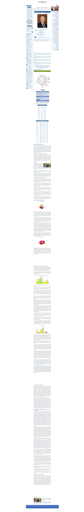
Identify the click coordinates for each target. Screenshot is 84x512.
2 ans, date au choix (56, 19)
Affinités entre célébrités (28, 42)
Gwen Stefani (38, 57)
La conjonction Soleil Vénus (29, 63)
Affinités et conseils (28, 86)
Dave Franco (47, 62)
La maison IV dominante (28, 66)
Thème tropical (38, 97)
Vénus (40, 32)
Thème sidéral (41, 97)
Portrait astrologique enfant (55, 15)
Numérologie (38, 34)
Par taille (55, 37)
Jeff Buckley (43, 54)
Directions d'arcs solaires (28, 51)
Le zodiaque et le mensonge (29, 81)
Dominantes (38, 32)
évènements (40, 66)
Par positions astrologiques (55, 34)
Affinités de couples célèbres (29, 87)
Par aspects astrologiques (55, 33)
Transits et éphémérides (29, 8)
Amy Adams (57, 43)
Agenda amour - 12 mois (55, 26)
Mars (42, 32)
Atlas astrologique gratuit (28, 38)
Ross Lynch (44, 62)
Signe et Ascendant (28, 37)
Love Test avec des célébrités (29, 43)
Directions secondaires (28, 50)
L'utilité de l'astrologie (28, 54)
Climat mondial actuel (28, 71)
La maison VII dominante (28, 68)
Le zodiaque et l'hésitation (29, 79)
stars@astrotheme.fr (36, 40)
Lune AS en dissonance (28, 62)
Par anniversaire (54, 36)
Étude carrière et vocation (55, 14)
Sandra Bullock (35, 57)
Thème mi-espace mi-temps (29, 47)
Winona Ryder (41, 57)
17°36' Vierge (41, 30)
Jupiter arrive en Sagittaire (29, 76)
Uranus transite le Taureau (29, 77)
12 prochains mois (56, 21)
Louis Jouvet (38, 63)
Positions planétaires (56, 41)
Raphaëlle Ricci (35, 63)
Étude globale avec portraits (55, 24)
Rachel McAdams (40, 54)
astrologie (35, 169)
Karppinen (44, 21)
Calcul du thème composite (29, 46)
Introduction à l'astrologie (29, 53)
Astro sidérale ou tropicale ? (29, 55)
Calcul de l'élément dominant (29, 39)
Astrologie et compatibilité (29, 85)
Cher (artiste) (45, 57)
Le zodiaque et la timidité (28, 80)
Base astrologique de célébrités (39, 65)
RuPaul (46, 54)
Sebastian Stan (56, 47)
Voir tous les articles (29, 64)
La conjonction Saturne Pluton (29, 75)
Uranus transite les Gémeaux (29, 72)
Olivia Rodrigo (36, 54)
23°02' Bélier (41, 31)
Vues (39, 35)
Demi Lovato (57, 46)
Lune (43, 32)
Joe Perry (37, 60)
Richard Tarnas (42, 63)
